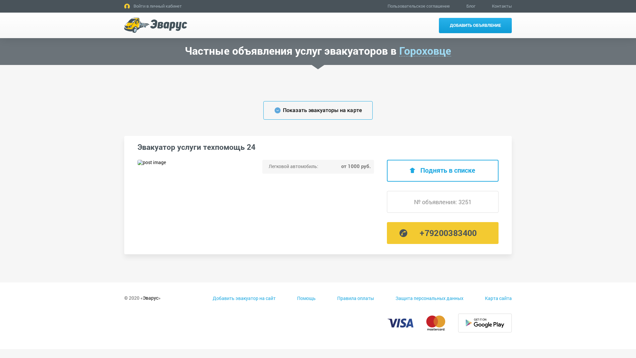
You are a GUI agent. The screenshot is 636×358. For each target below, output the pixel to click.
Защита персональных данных (429, 298)
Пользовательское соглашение (419, 6)
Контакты (502, 6)
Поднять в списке (447, 170)
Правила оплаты (355, 298)
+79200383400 (448, 232)
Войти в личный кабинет (157, 6)
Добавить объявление (475, 25)
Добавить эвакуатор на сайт (244, 298)
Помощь (306, 298)
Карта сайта (498, 298)
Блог (470, 6)
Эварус (150, 298)
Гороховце (425, 50)
